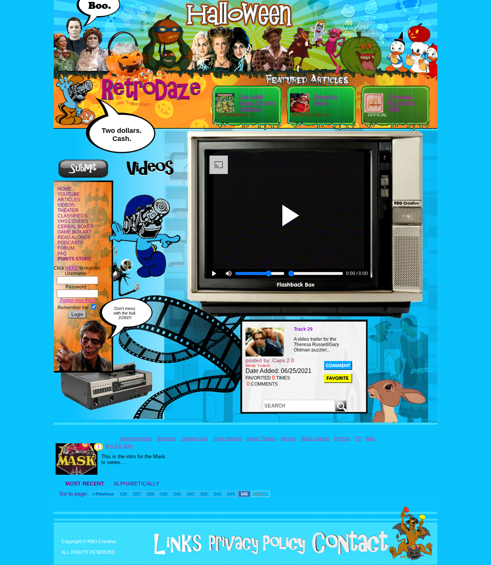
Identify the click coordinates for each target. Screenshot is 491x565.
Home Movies (227, 438)
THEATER (68, 210)
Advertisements (136, 438)
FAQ (62, 253)
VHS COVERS (73, 221)
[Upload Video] (83, 177)
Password (77, 287)
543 (217, 494)
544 (230, 494)
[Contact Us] (347, 552)
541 (190, 494)
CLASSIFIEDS (72, 216)
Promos (342, 438)
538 (150, 494)
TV (358, 438)
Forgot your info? (77, 300)
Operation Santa (325, 99)
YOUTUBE (69, 194)
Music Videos (315, 438)
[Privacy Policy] (254, 552)
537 (136, 494)
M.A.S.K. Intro (119, 446)
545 (244, 494)
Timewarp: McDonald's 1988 (401, 102)
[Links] (175, 544)
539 (163, 494)
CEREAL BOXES (75, 226)
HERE (71, 268)
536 (123, 494)
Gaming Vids (194, 438)
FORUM (66, 248)
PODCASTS (70, 242)
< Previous (103, 494)
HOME (64, 189)
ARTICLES (69, 199)
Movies (288, 438)
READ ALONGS (74, 237)
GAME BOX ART (75, 232)
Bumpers (166, 438)
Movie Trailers (261, 438)
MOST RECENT (84, 483)
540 (177, 494)
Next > (260, 494)
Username (77, 273)
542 (204, 494)
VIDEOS (66, 205)
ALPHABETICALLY (136, 483)
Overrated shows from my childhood (257, 102)
